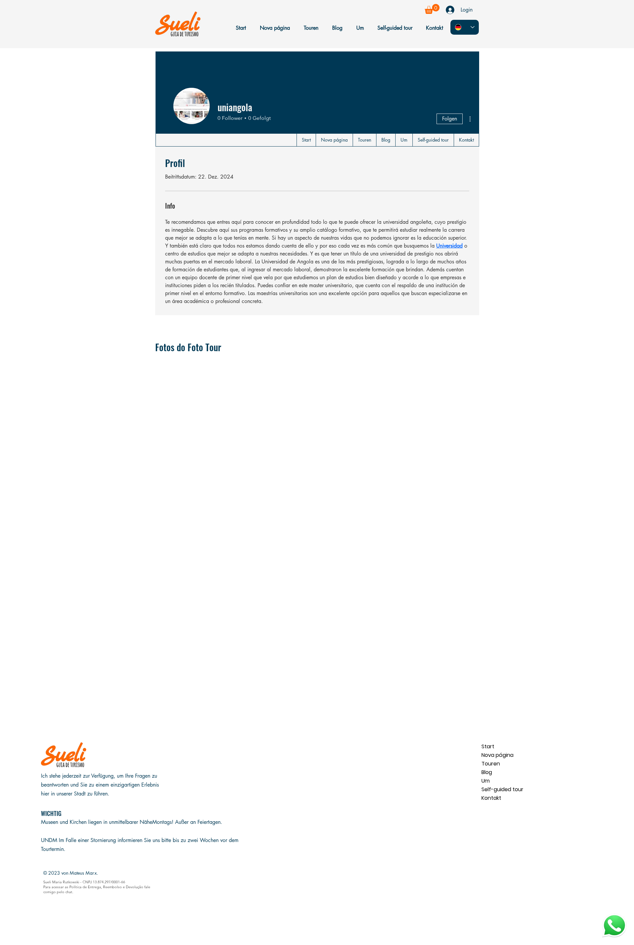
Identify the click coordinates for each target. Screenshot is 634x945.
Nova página (497, 755)
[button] (432, 9)
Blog (486, 772)
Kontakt (491, 798)
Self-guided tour (502, 789)
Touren (490, 763)
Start (487, 746)
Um (485, 781)
